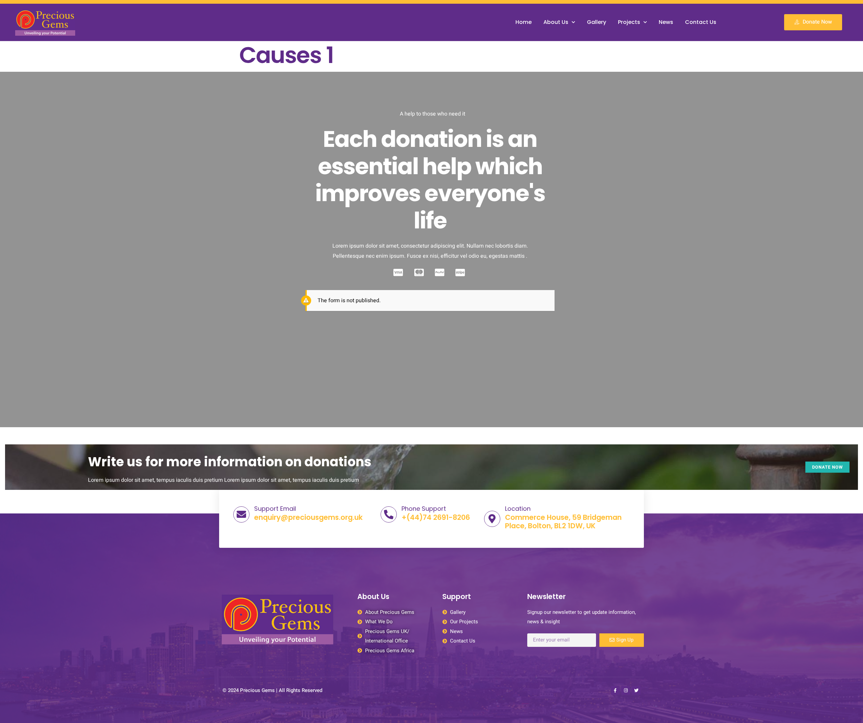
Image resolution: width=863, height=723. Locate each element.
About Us (555, 22)
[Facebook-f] (615, 690)
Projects (629, 22)
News (666, 22)
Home (523, 22)
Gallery (596, 22)
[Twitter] (636, 690)
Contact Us (700, 22)
